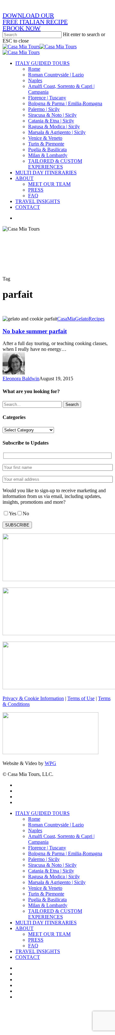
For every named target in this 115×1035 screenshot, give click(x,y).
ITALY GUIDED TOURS (42, 813)
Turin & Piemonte (46, 894)
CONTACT (27, 957)
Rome (34, 819)
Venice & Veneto (45, 888)
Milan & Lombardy (47, 905)
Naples (35, 830)
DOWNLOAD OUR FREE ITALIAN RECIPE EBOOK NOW (35, 22)
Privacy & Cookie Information (33, 698)
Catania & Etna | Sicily (51, 870)
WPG (50, 763)
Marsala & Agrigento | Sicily (57, 882)
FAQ (33, 945)
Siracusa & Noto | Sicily (52, 865)
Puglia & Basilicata (47, 899)
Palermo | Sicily (44, 859)
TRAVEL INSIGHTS (37, 951)
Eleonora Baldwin (21, 378)
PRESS (35, 940)
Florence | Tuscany (47, 847)
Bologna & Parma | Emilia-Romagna (65, 853)
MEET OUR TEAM (49, 934)
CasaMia (66, 318)
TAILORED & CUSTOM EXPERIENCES (55, 914)
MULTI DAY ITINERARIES (46, 922)
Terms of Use (81, 698)
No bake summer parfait (35, 331)
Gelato (81, 318)
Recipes (96, 318)
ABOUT (24, 928)
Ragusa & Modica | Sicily (54, 876)
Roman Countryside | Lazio (56, 824)
